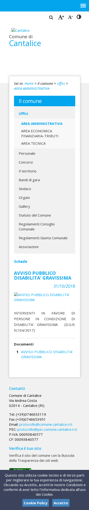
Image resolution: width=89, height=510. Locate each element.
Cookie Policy (35, 502)
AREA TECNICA (33, 143)
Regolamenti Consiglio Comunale (37, 226)
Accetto (61, 502)
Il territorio (28, 171)
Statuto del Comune (35, 215)
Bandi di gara (29, 179)
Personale (27, 153)
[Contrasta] (79, 17)
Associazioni (28, 246)
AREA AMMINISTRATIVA (31, 88)
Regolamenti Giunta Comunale (43, 237)
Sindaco (25, 188)
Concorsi (26, 162)
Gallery (24, 206)
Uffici (61, 83)
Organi (24, 197)
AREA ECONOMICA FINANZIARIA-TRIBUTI (40, 133)
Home (28, 83)
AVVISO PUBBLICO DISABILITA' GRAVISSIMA (47, 354)
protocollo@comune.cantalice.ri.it (45, 424)
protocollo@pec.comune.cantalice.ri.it (47, 429)
